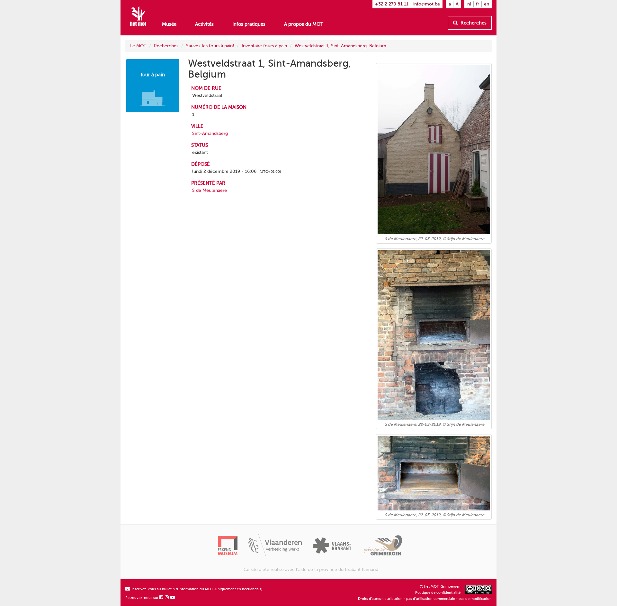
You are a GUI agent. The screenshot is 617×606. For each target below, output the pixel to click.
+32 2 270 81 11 (391, 4)
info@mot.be (426, 4)
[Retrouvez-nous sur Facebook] (161, 598)
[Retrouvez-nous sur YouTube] (172, 598)
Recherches (473, 23)
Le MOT (138, 45)
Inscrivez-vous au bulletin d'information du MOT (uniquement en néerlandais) (196, 589)
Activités (204, 24)
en (486, 4)
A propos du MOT (303, 24)
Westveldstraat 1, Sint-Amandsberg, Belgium (340, 45)
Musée (169, 24)
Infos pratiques (248, 24)
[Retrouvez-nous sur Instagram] (167, 598)
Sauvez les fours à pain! (210, 45)
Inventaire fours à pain (264, 45)
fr (477, 4)
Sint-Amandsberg (210, 133)
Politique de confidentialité (438, 593)
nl (469, 4)
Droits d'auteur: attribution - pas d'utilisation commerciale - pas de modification (425, 599)
